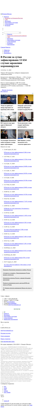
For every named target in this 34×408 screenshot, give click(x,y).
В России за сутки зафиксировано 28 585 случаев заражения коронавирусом (18, 174)
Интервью (8, 21)
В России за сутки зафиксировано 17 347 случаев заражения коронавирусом (18, 202)
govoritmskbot (11, 301)
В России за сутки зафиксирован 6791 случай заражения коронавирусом (17, 258)
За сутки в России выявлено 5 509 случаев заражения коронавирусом (16, 230)
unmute (6, 391)
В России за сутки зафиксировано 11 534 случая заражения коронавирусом (17, 160)
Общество (7, 50)
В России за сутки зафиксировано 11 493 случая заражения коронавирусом (17, 216)
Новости (6, 16)
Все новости (4, 91)
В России (6, 51)
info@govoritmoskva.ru (14, 304)
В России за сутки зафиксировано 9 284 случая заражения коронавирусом (17, 153)
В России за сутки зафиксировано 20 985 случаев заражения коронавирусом (18, 188)
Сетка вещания (9, 24)
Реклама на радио (6, 333)
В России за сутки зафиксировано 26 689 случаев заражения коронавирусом (18, 167)
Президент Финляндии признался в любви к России (17, 269)
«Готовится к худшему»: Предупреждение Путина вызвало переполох (16, 273)
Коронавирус (7, 53)
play (5, 386)
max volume (7, 392)
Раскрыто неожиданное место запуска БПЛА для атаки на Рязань (16, 283)
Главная (3, 47)
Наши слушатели (5, 339)
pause (5, 388)
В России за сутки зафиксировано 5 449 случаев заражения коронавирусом (17, 237)
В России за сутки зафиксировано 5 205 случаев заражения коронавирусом (17, 244)
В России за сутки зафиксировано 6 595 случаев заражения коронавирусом (17, 223)
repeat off (6, 401)
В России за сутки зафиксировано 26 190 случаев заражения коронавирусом (18, 181)
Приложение (11, 44)
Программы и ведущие (11, 22)
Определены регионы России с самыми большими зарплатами (17, 278)
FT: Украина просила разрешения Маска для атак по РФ (17, 288)
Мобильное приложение (11, 319)
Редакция (7, 25)
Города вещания (5, 336)
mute (5, 389)
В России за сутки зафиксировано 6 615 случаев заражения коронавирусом (17, 251)
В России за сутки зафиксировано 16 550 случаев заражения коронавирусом (18, 195)
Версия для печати (7, 90)
